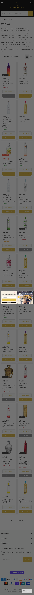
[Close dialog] (32, 292)
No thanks (8, 302)
